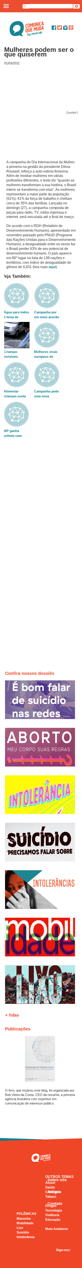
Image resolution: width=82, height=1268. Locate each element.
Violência (52, 1215)
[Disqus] (41, 501)
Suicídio (23, 1232)
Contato (54, 1203)
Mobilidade (25, 1223)
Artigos (54, 1192)
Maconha (24, 1218)
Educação (52, 1219)
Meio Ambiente (56, 1229)
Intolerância (26, 1237)
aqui (52, 267)
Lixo (20, 1228)
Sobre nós (57, 1180)
